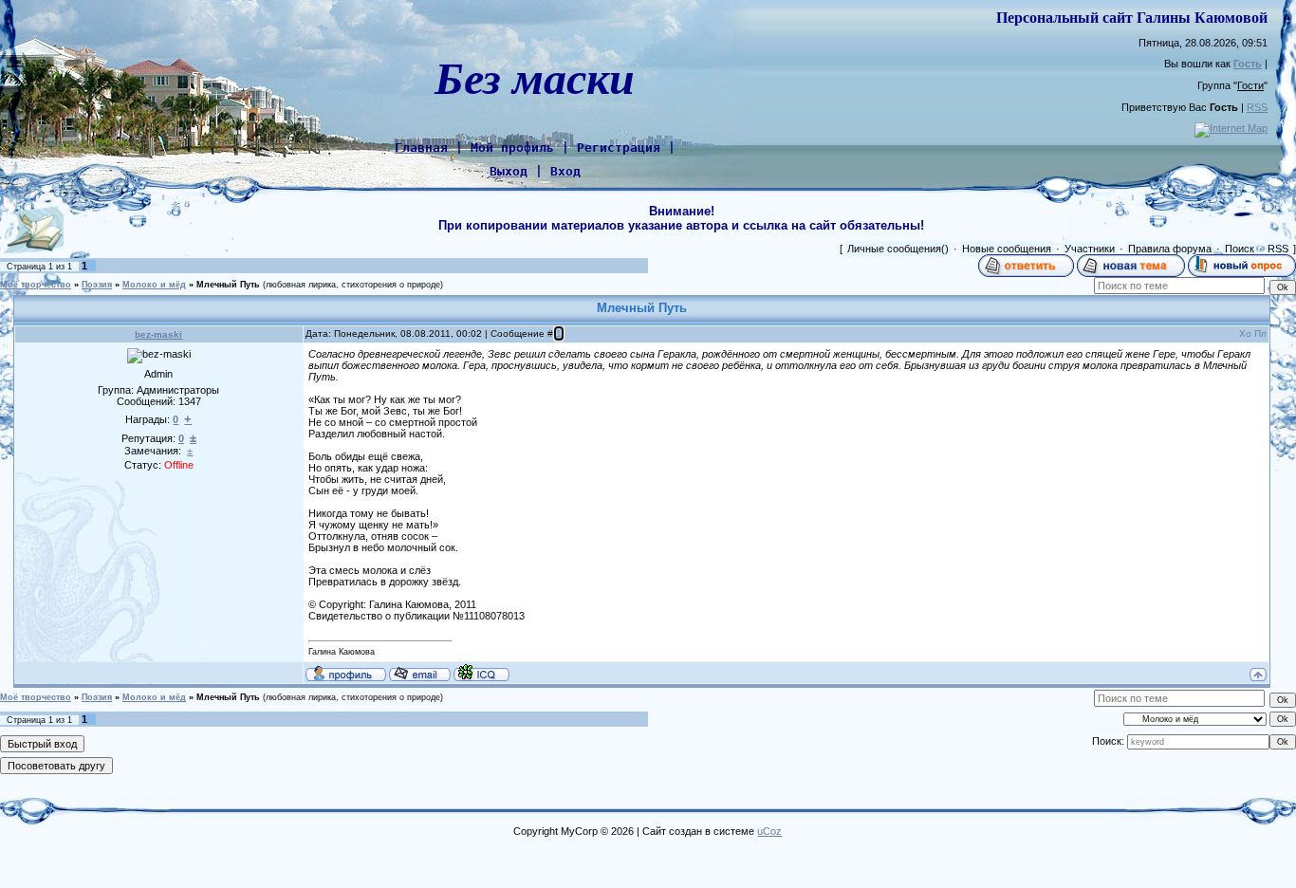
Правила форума (1170, 248)
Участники (1090, 248)
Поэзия (97, 284)
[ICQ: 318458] (481, 672)
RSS (1257, 107)
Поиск (1239, 248)
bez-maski (158, 334)
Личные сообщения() (898, 248)
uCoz (769, 831)
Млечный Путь (228, 284)
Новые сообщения (1006, 248)
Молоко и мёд (154, 284)
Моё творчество (35, 284)
